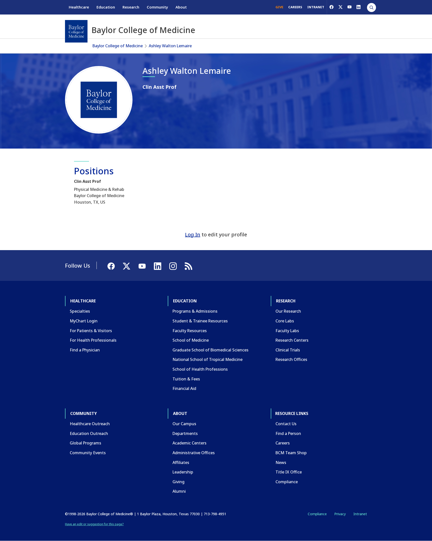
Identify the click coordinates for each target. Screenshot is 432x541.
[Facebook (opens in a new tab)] (332, 7)
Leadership (182, 472)
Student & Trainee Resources (200, 321)
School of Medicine (190, 340)
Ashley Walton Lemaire (170, 46)
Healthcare (79, 7)
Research (130, 7)
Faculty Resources (189, 330)
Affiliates (180, 462)
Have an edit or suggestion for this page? (94, 524)
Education (105, 7)
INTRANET (315, 7)
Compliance (287, 481)
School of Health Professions (200, 369)
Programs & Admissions (195, 311)
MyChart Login (84, 321)
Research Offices (291, 359)
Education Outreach (89, 433)
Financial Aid (184, 388)
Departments (185, 433)
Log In (192, 234)
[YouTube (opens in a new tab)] (350, 7)
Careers (283, 443)
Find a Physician (85, 350)
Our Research (288, 311)
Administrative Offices (193, 452)
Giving (178, 481)
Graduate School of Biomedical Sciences (210, 350)
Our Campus (184, 423)
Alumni (179, 491)
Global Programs (85, 443)
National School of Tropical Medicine (207, 359)
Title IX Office (289, 472)
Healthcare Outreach (90, 423)
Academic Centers (189, 443)
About (181, 7)
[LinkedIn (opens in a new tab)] (358, 7)
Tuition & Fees (186, 379)
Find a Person (288, 433)
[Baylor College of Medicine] (76, 31)
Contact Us (286, 423)
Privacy (340, 513)
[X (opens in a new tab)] (340, 7)
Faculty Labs (287, 330)
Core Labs (285, 321)
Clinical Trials (288, 350)
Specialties (80, 311)
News (281, 462)
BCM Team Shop (291, 452)
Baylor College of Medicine (117, 46)
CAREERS (295, 7)
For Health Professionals (93, 340)
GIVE (279, 7)
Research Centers (292, 340)
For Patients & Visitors (91, 330)
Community (157, 7)
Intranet (360, 513)
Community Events (88, 452)
